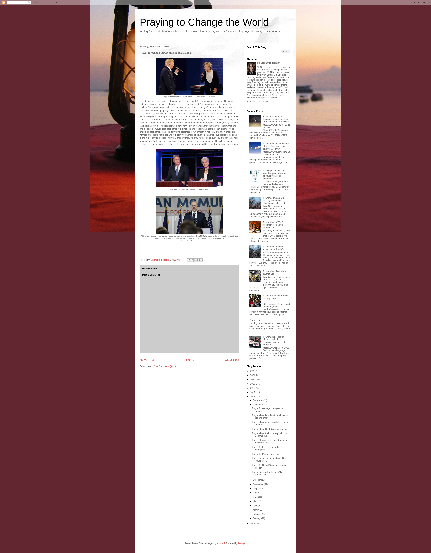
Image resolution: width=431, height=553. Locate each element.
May (255, 501)
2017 (253, 392)
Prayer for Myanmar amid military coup (275, 297)
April (255, 505)
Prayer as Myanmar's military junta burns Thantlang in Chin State (274, 200)
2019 (253, 384)
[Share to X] (195, 260)
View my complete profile (259, 101)
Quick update (255, 320)
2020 (253, 379)
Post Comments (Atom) (164, 366)
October (257, 480)
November (258, 404)
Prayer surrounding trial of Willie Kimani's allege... (267, 473)
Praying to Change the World (204, 22)
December (258, 400)
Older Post (232, 359)
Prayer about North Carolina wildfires (270, 429)
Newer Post (147, 359)
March (256, 510)
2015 (253, 523)
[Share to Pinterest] (201, 260)
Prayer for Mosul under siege (266, 454)
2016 (253, 396)
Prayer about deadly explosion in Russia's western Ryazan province (275, 249)
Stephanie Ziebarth (270, 63)
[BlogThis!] (192, 260)
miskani (221, 543)
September (258, 484)
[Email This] (188, 260)
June (255, 497)
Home (190, 359)
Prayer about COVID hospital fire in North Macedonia (273, 225)
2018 (253, 388)
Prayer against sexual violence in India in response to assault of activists (274, 341)
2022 (253, 371)
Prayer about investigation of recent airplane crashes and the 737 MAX (276, 146)
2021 (253, 375)
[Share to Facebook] (198, 260)
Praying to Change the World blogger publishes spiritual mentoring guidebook (274, 174)
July (255, 492)
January (257, 518)
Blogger (241, 543)
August (256, 488)
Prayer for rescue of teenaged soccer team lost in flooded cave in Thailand (276, 119)
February (257, 514)
